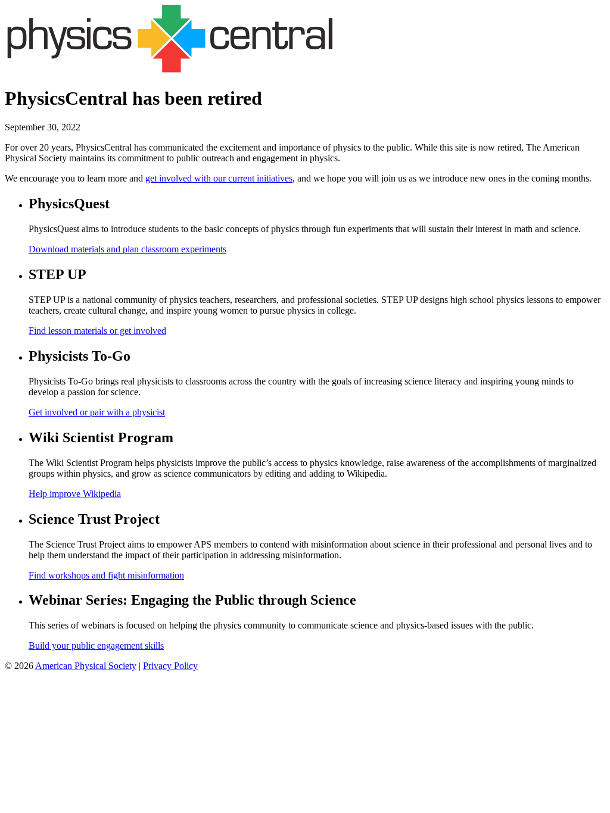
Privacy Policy (170, 666)
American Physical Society (85, 666)
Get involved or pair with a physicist (97, 412)
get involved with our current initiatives (218, 178)
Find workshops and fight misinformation (106, 575)
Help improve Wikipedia (75, 494)
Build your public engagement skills (96, 645)
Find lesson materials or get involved (97, 331)
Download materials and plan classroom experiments (127, 249)
